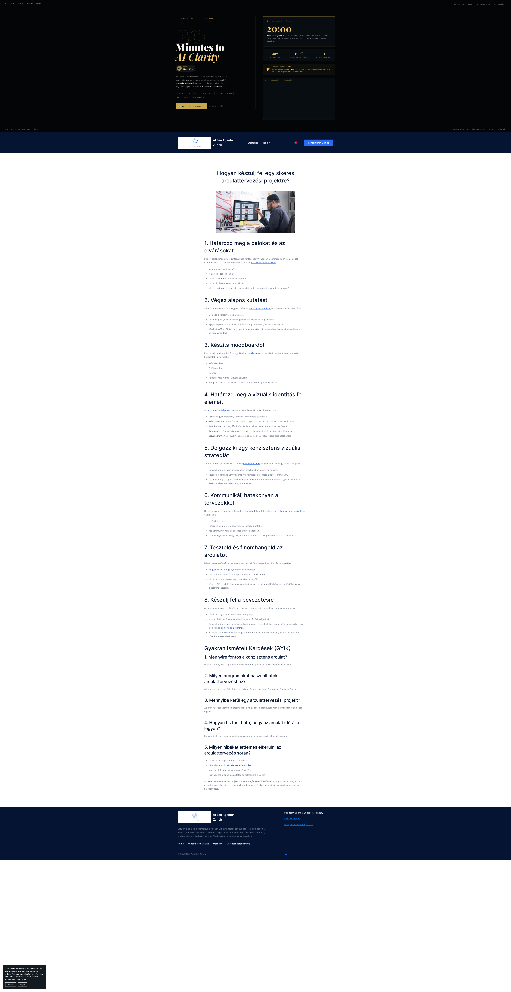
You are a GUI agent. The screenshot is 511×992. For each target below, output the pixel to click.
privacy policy (23, 974)
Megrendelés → (500, 4)
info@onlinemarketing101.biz (298, 824)
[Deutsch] (295, 142)
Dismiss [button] (11, 984)
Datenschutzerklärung (238, 843)
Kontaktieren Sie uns (318, 142)
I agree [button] (22, 984)
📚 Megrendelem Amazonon (191, 106)
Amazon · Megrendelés (497, 129)
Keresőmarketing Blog (463, 4)
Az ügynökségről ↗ (217, 106)
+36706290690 (292, 818)
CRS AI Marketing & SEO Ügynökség (23, 4)
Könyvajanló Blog (483, 4)
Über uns (217, 843)
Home (181, 843)
